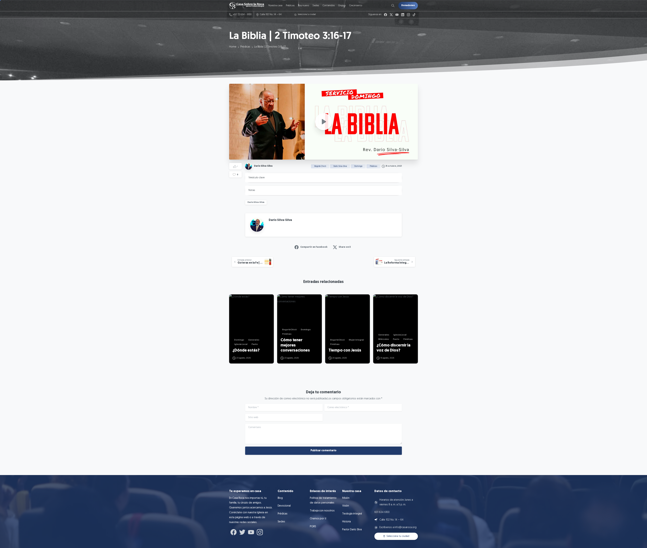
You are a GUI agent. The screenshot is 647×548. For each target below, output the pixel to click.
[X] (391, 14)
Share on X (345, 247)
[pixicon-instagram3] (259, 531)
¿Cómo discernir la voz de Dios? (393, 348)
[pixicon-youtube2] (251, 531)
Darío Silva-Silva (256, 202)
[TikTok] (414, 14)
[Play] (323, 121)
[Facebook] (385, 14)
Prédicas (245, 46)
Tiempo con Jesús (345, 350)
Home (232, 46)
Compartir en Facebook (313, 247)
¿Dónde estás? (246, 350)
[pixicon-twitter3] (242, 531)
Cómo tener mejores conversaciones (295, 345)
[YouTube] (397, 14)
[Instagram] (408, 14)
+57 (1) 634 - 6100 (242, 14)
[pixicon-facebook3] (233, 531)
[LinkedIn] (403, 14)
